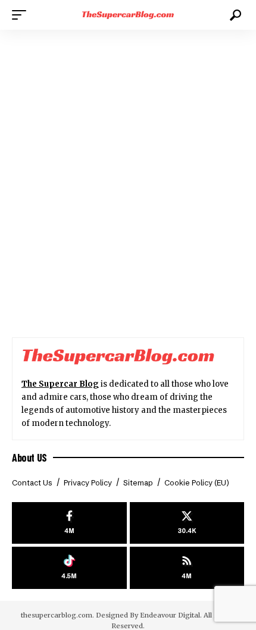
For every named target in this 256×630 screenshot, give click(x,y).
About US (29, 457)
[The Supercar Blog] (128, 15)
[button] (22, 15)
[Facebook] (69, 523)
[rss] (187, 568)
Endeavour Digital (170, 615)
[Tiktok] (69, 568)
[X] (187, 523)
